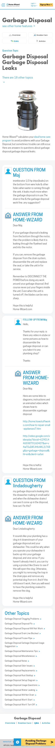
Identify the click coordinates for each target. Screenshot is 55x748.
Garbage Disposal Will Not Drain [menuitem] (20, 695)
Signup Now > (46, 4)
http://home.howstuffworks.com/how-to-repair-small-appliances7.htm (36, 425)
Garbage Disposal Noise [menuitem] (17, 661)
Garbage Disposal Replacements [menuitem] (21, 670)
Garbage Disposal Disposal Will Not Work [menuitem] (25, 628)
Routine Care (42, 35)
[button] (27, 79)
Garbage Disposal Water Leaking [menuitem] (21, 690)
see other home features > (18, 26)
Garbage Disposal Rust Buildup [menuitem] (20, 675)
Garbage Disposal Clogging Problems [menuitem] (23, 619)
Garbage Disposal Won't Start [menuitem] (20, 699)
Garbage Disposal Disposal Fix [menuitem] (20, 623)
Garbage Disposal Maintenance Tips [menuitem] (22, 651)
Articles (42, 41)
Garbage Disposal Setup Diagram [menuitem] (21, 680)
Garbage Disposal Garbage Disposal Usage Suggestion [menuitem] (24, 645)
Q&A (36, 722)
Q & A (16, 41)
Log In (33, 3)
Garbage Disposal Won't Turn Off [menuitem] (21, 704)
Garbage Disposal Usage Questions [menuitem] (22, 685)
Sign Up (34, 6)
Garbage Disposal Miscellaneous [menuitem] (21, 656)
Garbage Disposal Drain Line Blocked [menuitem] (23, 633)
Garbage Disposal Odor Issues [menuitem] (20, 665)
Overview (16, 35)
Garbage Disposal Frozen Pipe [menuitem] (20, 638)
